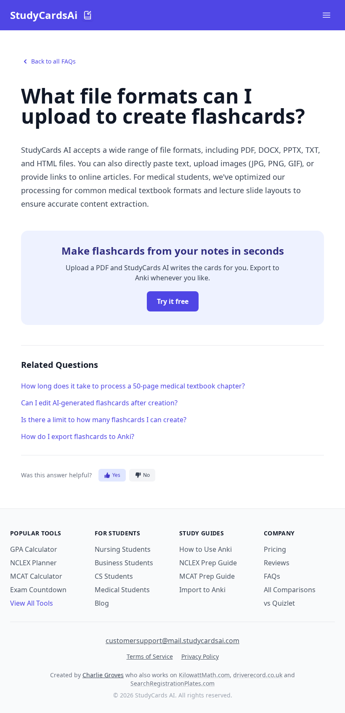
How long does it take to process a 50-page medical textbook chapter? (133, 386)
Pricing (275, 549)
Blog (102, 603)
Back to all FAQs (53, 61)
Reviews (276, 562)
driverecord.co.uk (257, 675)
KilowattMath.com (204, 675)
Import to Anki (202, 589)
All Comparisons (290, 589)
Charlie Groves (103, 675)
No (146, 475)
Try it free (172, 301)
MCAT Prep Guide (207, 576)
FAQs (272, 576)
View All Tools (31, 603)
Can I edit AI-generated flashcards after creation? (99, 402)
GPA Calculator (33, 549)
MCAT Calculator (36, 576)
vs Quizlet (279, 603)
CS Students (114, 576)
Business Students (124, 562)
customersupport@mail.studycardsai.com (172, 640)
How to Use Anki (205, 549)
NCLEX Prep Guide (208, 562)
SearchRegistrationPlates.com (172, 683)
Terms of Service (150, 656)
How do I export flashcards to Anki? (77, 436)
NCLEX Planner (33, 562)
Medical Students (122, 589)
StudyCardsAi (43, 15)
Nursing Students (123, 549)
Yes (116, 475)
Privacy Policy (200, 656)
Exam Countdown (38, 589)
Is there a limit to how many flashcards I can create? (103, 419)
